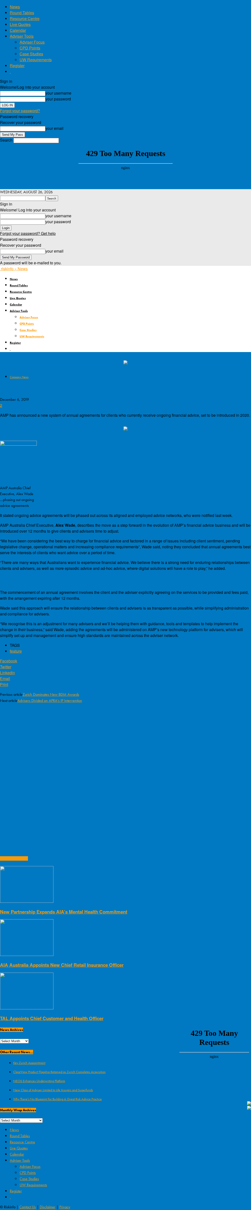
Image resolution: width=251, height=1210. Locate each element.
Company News (19, 377)
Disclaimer (47, 1207)
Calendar (18, 30)
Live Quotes (20, 24)
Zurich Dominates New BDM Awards (51, 694)
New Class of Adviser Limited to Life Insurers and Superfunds (53, 1090)
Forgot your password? (20, 110)
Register (17, 65)
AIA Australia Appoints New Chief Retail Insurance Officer (62, 965)
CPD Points (30, 48)
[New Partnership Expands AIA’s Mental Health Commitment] (26, 901)
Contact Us (27, 1207)
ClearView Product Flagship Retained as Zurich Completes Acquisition (59, 1072)
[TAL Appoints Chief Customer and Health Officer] (26, 1008)
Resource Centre (24, 18)
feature (16, 651)
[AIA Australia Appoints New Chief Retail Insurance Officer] (26, 954)
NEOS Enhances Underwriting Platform (39, 1081)
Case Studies (31, 54)
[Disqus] (125, 770)
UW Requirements (36, 59)
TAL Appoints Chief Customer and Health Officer (51, 1018)
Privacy (64, 1207)
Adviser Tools (22, 36)
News (15, 7)
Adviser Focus (32, 42)
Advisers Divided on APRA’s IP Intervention (49, 700)
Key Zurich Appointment (29, 1063)
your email (54, 128)
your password (58, 99)
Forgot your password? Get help (28, 233)
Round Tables (22, 12)
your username (58, 93)
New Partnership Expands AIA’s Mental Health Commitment (63, 911)
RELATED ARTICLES (14, 858)
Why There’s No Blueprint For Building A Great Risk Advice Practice (57, 1099)
